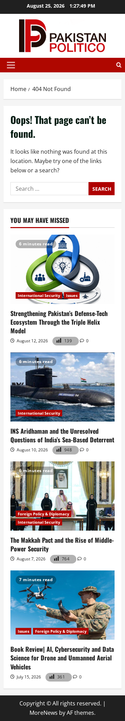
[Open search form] (119, 65)
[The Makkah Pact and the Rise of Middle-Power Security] (62, 496)
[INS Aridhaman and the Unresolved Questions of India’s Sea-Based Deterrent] (62, 387)
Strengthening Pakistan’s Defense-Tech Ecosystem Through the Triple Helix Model (59, 322)
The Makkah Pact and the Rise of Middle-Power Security (62, 544)
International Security (39, 295)
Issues (71, 295)
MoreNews (44, 713)
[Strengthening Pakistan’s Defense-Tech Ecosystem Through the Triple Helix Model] (62, 269)
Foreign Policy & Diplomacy (43, 513)
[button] (10, 65)
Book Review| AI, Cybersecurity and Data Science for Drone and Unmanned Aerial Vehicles (62, 658)
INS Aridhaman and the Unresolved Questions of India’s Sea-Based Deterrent (62, 435)
